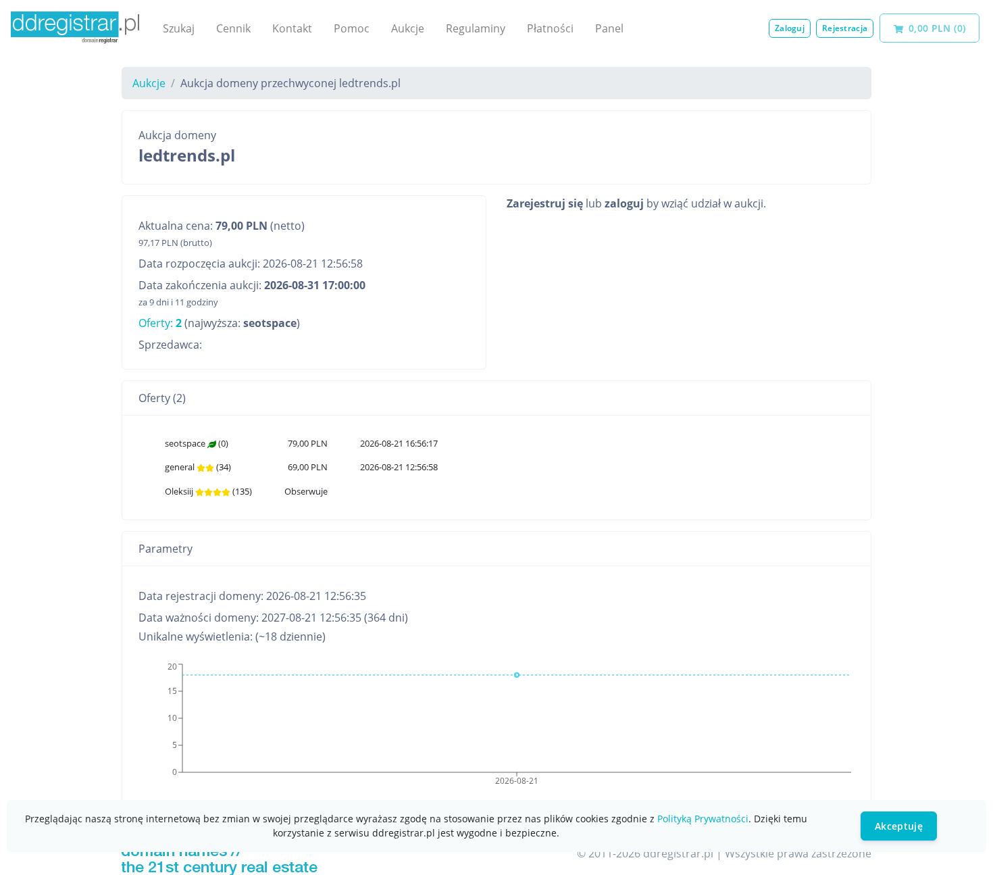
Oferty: (160, 323)
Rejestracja (844, 28)
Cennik (233, 28)
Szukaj (179, 28)
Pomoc (352, 28)
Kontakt (292, 28)
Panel (609, 28)
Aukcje (407, 28)
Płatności (550, 28)
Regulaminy (475, 28)
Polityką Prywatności (702, 818)
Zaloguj (790, 28)
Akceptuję (899, 826)
